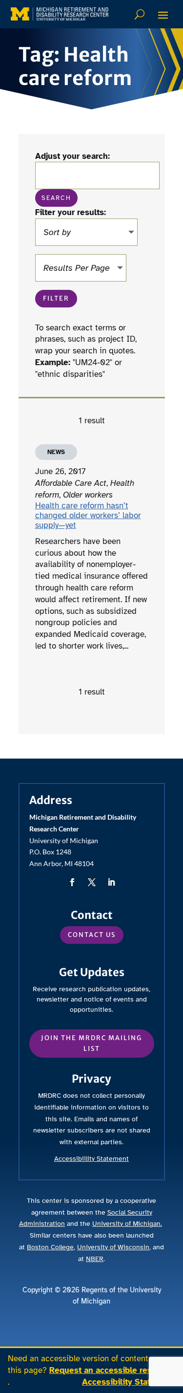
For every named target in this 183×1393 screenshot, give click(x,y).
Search (141, 14)
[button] (163, 14)
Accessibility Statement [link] (128, 1382)
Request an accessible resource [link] (111, 1370)
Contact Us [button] (92, 935)
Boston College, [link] (51, 1247)
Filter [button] (56, 298)
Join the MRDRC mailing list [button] (91, 1043)
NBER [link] (94, 1259)
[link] (59, 14)
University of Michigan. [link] (127, 1223)
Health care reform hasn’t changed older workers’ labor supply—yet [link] (88, 516)
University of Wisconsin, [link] (114, 1247)
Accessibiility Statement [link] (91, 1158)
